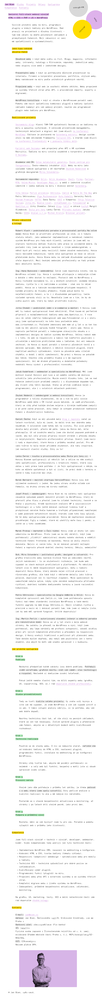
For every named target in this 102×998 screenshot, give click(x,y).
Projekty (31, 5)
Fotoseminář (79, 203)
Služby (20, 5)
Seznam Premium (24, 200)
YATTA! (38, 200)
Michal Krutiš (55, 213)
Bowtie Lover (44, 203)
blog (58, 206)
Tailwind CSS (63, 138)
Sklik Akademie (57, 179)
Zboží (71, 179)
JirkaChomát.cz (62, 203)
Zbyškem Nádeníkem (76, 169)
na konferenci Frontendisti (31, 141)
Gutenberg (80, 186)
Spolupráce (54, 5)
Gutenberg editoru (66, 135)
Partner (89, 179)
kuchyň (84, 206)
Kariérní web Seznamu (27, 148)
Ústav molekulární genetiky (51, 162)
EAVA (26, 213)
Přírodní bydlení (71, 210)
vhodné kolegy (40, 900)
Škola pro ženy (37, 210)
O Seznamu (21, 155)
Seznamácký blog (24, 125)
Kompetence (11, 8)
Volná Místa (28, 183)
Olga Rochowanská (46, 196)
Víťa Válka (21, 193)
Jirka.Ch (30, 203)
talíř (66, 206)
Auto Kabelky (66, 196)
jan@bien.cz (31, 915)
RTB (17, 183)
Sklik (44, 179)
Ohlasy (41, 5)
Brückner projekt (75, 213)
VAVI (59, 200)
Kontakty (24, 8)
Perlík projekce (39, 193)
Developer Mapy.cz (47, 183)
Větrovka (55, 193)
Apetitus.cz (22, 206)
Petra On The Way (82, 193)
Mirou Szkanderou (49, 172)
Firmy (79, 179)
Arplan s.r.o (38, 213)
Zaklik (65, 193)
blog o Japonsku (71, 419)
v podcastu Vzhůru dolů (63, 141)
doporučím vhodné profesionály (73, 684)
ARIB (63, 166)
